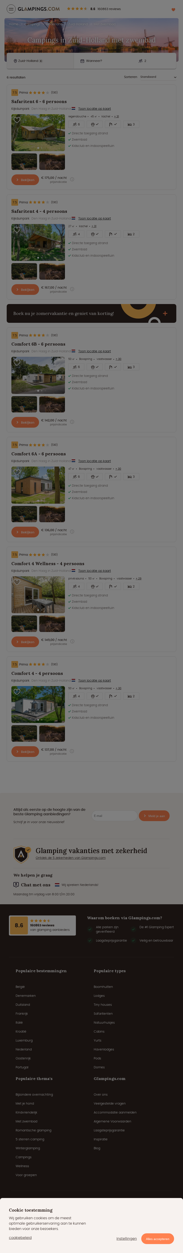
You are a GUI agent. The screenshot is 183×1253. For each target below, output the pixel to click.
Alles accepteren (157, 1239)
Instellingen (126, 1238)
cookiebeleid (20, 1237)
